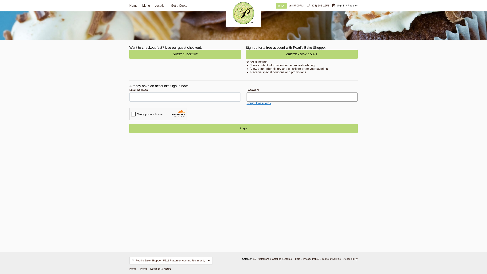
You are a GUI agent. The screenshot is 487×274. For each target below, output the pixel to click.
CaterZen (247, 258)
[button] (171, 260)
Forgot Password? (259, 103)
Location (160, 5)
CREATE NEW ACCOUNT (301, 54)
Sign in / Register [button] (347, 5)
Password (253, 89)
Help (297, 258)
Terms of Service (331, 258)
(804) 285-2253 (319, 5)
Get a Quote (179, 5)
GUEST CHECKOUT (185, 54)
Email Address (138, 89)
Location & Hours (160, 268)
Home (133, 5)
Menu (146, 5)
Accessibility (351, 258)
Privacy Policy (311, 258)
